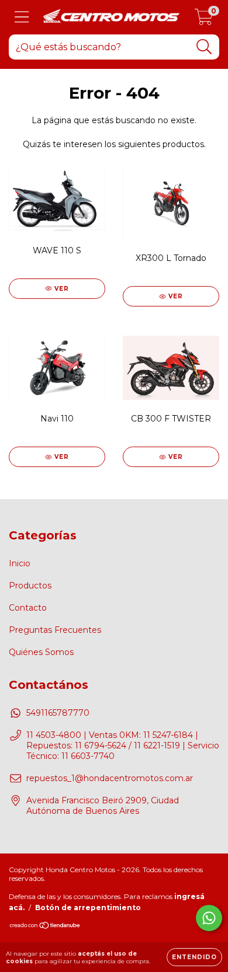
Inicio (19, 563)
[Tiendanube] (45, 926)
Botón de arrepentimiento (88, 907)
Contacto (28, 607)
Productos (30, 585)
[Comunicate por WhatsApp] (209, 918)
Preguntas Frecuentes (55, 630)
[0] (203, 20)
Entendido (194, 957)
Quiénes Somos (41, 652)
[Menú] (22, 17)
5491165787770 (57, 713)
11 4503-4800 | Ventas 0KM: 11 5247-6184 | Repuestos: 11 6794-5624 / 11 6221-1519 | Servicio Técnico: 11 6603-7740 (122, 745)
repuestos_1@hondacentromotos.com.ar (109, 778)
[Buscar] (204, 47)
